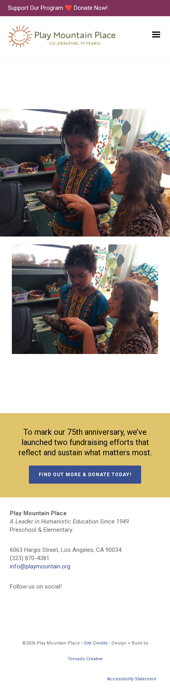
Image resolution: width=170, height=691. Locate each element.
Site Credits (96, 643)
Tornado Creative (85, 658)
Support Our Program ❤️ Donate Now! (58, 7)
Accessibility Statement (131, 679)
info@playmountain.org (40, 566)
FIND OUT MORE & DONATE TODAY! (85, 474)
